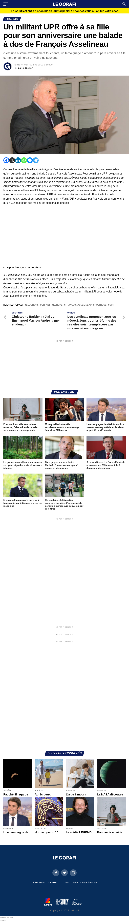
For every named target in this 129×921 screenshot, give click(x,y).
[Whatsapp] (24, 160)
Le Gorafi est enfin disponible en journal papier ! (64, 11)
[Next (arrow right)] (4, 920)
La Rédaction (25, 67)
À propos (38, 882)
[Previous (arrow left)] (1, 920)
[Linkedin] (18, 160)
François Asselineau (79, 305)
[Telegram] (36, 160)
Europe (57, 305)
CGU (66, 882)
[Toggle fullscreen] (8, 917)
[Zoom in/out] (11, 917)
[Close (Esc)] (1, 917)
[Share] (4, 917)
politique (100, 305)
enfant (46, 305)
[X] (12, 160)
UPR (112, 305)
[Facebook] (6, 160)
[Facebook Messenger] (30, 160)
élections (32, 305)
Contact (54, 882)
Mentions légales (85, 882)
